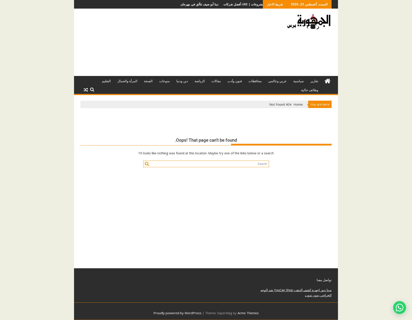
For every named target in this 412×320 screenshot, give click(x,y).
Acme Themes (248, 313)
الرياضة (200, 81)
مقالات (216, 81)
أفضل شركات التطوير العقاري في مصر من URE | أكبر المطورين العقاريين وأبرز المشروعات (235, 4)
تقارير (314, 81)
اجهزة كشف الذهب (306, 290)
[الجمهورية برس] (327, 80)
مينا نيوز (326, 290)
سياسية (298, 81)
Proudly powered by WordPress (177, 313)
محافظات (255, 81)
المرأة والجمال (127, 81)
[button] (399, 307)
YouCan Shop (283, 290)
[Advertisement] (165, 44)
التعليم (106, 81)
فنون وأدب (234, 81)
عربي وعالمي (277, 81)
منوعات (164, 81)
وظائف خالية (309, 90)
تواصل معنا (324, 280)
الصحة (148, 81)
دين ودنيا (182, 81)
